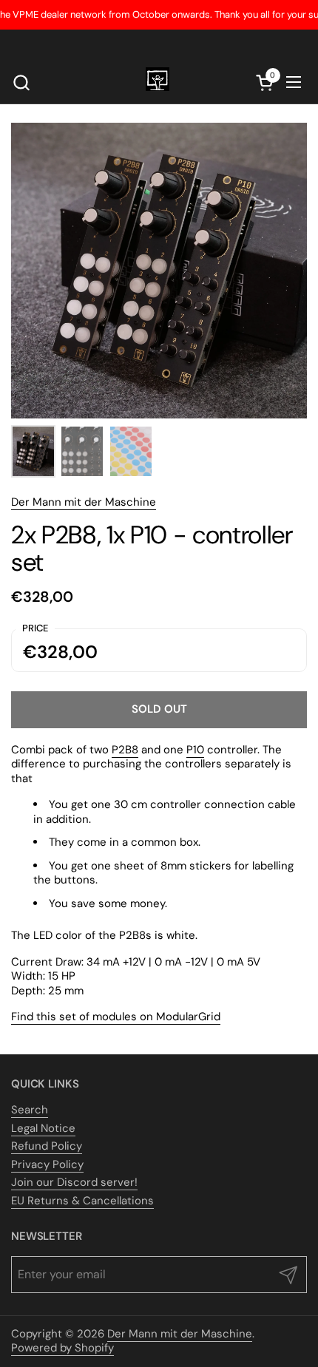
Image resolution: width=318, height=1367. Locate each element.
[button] (21, 82)
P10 (195, 749)
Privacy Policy (47, 1164)
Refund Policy (46, 1146)
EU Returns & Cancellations (82, 1200)
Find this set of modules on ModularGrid (115, 1016)
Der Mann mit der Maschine (83, 502)
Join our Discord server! (74, 1182)
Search (29, 1109)
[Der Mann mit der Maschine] (157, 82)
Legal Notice (43, 1128)
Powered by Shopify (62, 1347)
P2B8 (125, 749)
